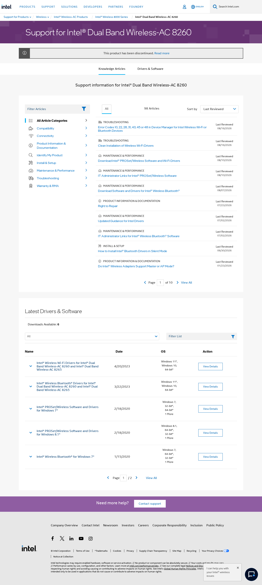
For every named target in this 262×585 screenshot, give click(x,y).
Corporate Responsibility (169, 525)
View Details (210, 366)
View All (186, 283)
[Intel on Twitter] (62, 539)
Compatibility (45, 128)
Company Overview (64, 525)
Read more (162, 53)
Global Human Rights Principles (180, 568)
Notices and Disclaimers (198, 565)
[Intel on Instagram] (90, 539)
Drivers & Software (150, 69)
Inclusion (196, 525)
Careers (143, 525)
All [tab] (106, 109)
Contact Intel (90, 525)
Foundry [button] (136, 6)
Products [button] (27, 6)
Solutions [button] (69, 6)
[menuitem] (41, 17)
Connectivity (45, 136)
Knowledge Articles (112, 69)
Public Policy (215, 525)
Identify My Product (50, 155)
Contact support (150, 504)
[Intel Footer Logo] (29, 548)
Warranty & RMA (48, 186)
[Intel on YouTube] (81, 539)
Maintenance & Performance (56, 170)
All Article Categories (52, 121)
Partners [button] (115, 6)
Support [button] (48, 6)
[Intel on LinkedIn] (71, 539)
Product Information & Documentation (51, 146)
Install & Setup (46, 163)
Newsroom (110, 525)
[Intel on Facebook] (52, 539)
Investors (128, 525)
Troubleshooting (48, 178)
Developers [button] (93, 6)
